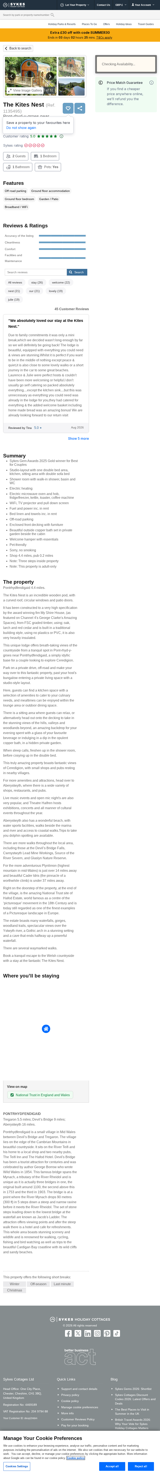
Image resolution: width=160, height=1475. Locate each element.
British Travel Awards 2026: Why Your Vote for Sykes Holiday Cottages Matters (133, 1424)
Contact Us (103, 5)
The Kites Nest (23, 104)
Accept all (112, 1466)
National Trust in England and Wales (43, 1095)
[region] (80, 1453)
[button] (12, 76)
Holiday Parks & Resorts (62, 24)
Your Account (142, 5)
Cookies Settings (17, 1466)
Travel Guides (146, 24)
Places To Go (89, 24)
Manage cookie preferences (79, 1407)
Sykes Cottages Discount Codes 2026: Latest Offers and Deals (135, 1399)
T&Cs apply (104, 37)
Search (79, 272)
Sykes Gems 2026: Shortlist (133, 1389)
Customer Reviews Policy (78, 1419)
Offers (106, 24)
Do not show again (21, 128)
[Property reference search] (52, 15)
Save (68, 108)
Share (79, 108)
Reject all (141, 1466)
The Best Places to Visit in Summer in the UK (132, 1411)
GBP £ (119, 5)
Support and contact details (79, 1389)
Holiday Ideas (124, 24)
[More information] (151, 82)
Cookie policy (70, 1401)
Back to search (20, 48)
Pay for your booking (75, 1425)
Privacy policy (70, 1395)
